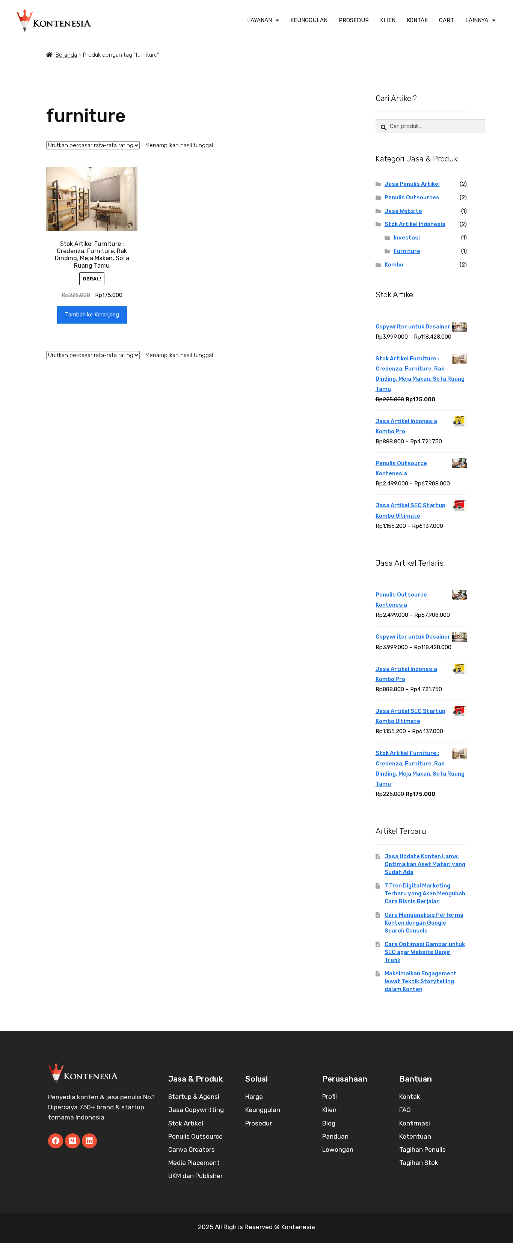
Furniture (407, 251)
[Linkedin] (89, 1140)
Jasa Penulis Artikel (412, 184)
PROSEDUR (354, 20)
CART (446, 20)
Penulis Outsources (412, 197)
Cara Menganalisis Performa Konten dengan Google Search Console (424, 923)
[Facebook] (55, 1140)
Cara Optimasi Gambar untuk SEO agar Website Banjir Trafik (425, 952)
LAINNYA (476, 20)
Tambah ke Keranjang (92, 314)
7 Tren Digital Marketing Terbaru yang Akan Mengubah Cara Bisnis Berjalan (425, 893)
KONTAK (417, 20)
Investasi (407, 237)
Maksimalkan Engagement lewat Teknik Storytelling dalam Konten (421, 981)
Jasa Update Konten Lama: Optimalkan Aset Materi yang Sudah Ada (425, 864)
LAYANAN (259, 20)
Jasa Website (403, 211)
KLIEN (387, 20)
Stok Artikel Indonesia (415, 224)
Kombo (394, 264)
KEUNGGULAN (308, 20)
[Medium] (72, 1140)
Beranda (66, 54)
